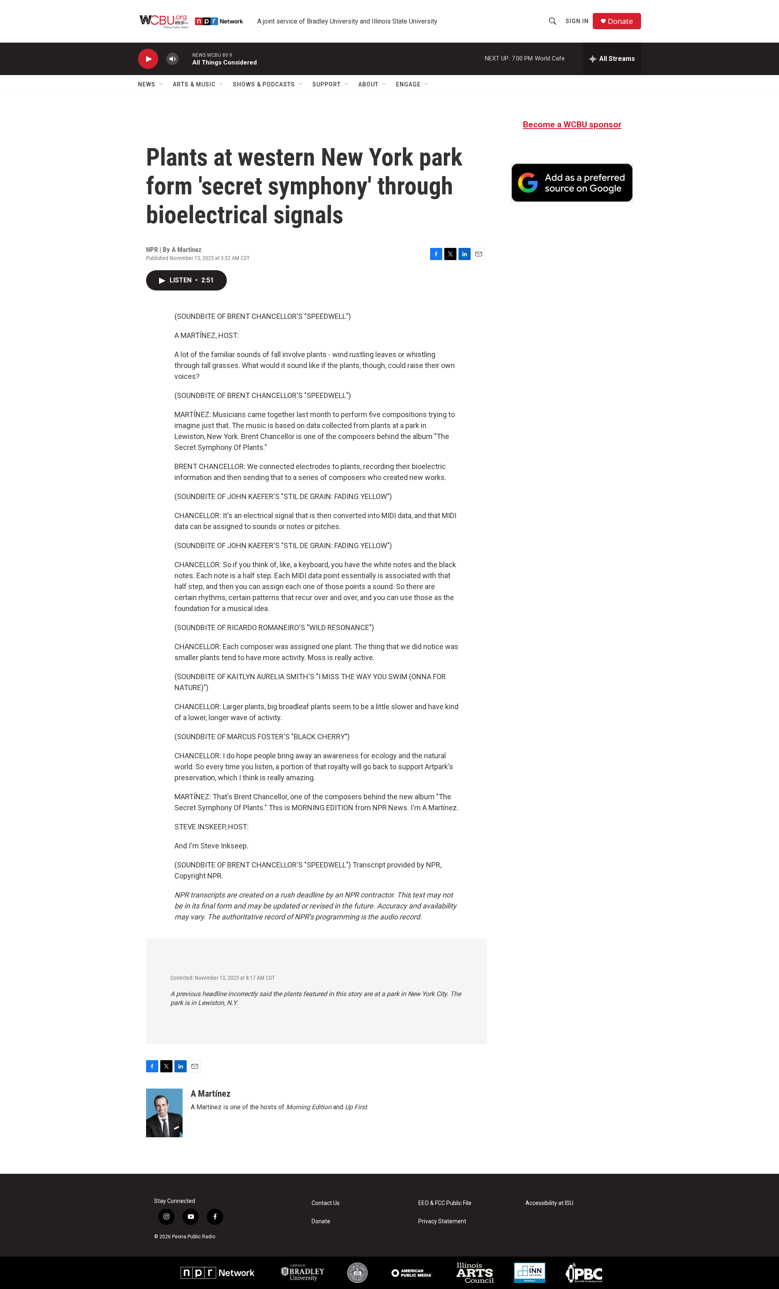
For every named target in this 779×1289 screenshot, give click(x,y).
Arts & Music (194, 84)
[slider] (185, 58)
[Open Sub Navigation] (161, 84)
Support (326, 84)
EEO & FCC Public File (444, 1203)
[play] (148, 59)
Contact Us (326, 1203)
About (368, 84)
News (146, 84)
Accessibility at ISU (549, 1203)
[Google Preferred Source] (572, 183)
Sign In (577, 21)
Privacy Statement (442, 1221)
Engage (408, 84)
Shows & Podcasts (264, 84)
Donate (620, 21)
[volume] (172, 59)
